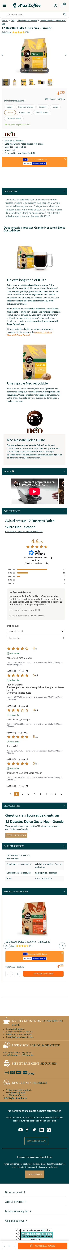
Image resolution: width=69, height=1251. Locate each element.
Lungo (55, 107)
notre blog (51, 1121)
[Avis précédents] (10, 793)
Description (10, 191)
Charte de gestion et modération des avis (24, 532)
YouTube (40, 1121)
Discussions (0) (12, 806)
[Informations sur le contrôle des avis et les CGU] (51, 558)
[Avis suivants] (61, 794)
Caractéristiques (14, 846)
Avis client (12, 511)
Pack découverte (14, 118)
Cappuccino (24, 112)
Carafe (9, 107)
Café (12, 21)
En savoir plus (34, 1174)
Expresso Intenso (25, 107)
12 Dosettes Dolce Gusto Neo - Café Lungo (27, 941)
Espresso (43, 107)
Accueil (5, 21)
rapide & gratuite (36, 1045)
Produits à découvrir (16, 891)
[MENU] (4, 5)
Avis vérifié (14, 653)
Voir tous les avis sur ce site (37, 563)
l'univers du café (37, 1023)
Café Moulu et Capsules (27, 21)
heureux (29, 1082)
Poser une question (16, 835)
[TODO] (39, 610)
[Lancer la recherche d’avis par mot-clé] (63, 638)
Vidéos (8, 471)
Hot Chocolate (42, 112)
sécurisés (34, 1063)
